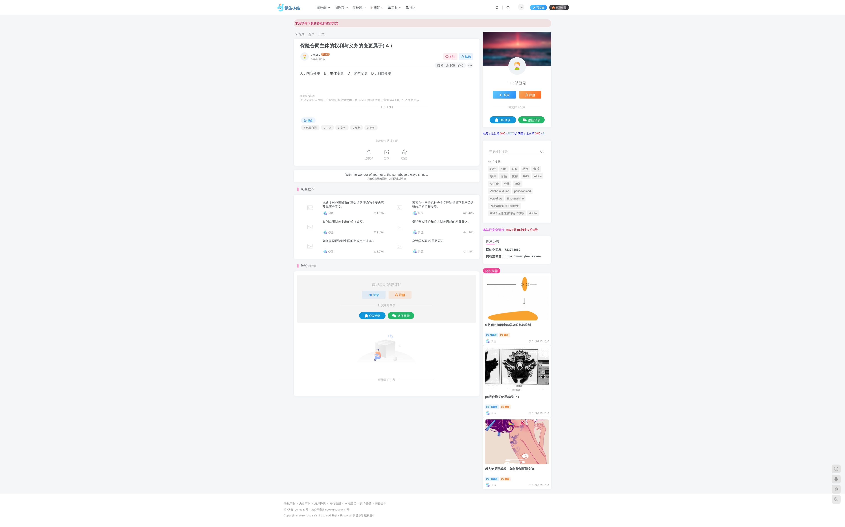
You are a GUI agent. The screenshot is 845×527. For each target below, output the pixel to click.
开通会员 (561, 7)
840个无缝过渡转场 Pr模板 (507, 213)
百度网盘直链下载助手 (504, 206)
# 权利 (356, 127)
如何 (504, 169)
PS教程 (494, 406)
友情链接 (365, 503)
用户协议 (320, 503)
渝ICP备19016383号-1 (297, 509)
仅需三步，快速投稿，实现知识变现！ (321, 23)
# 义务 (342, 127)
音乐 (536, 169)
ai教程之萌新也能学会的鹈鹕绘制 (508, 324)
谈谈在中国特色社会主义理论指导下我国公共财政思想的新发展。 (443, 204)
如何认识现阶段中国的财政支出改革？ (349, 240)
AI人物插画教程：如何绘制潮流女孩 (509, 468)
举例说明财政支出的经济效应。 (344, 221)
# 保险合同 (310, 127)
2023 (526, 176)
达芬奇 (494, 184)
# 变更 (371, 127)
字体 (493, 176)
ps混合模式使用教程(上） (503, 396)
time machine (515, 198)
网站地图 (335, 503)
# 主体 (327, 127)
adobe (538, 176)
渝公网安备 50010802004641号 (330, 509)
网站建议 (350, 503)
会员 (507, 184)
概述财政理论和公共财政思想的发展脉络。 (441, 221)
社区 (412, 7)
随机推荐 (491, 271)
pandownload (522, 191)
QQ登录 (374, 315)
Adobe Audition (499, 191)
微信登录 (403, 315)
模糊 (515, 176)
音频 (504, 176)
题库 (311, 34)
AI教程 (493, 335)
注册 (402, 295)
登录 (376, 295)
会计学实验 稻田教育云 (428, 240)
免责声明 (304, 503)
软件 (493, 169)
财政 (515, 169)
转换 (525, 169)
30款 (518, 184)
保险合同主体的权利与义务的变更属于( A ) (346, 45)
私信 (468, 56)
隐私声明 (289, 503)
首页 (300, 34)
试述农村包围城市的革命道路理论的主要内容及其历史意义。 (353, 204)
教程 (341, 7)
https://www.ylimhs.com (523, 256)
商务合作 (380, 503)
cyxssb (315, 54)
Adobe (533, 213)
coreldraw (496, 198)
